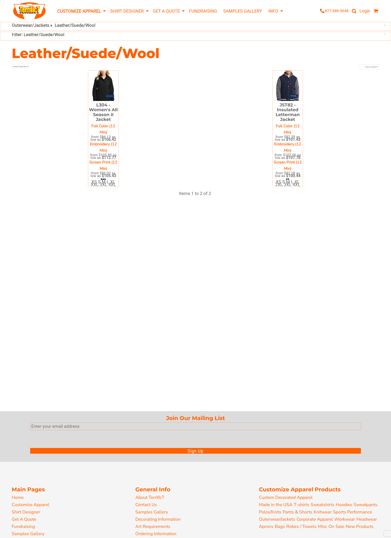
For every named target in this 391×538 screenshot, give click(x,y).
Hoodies (344, 505)
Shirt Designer (26, 512)
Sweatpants (365, 505)
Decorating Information (158, 519)
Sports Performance (352, 512)
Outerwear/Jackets (277, 519)
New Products (360, 526)
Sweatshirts (322, 505)
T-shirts (301, 505)
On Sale (336, 526)
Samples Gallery (28, 534)
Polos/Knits (270, 512)
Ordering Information (155, 534)
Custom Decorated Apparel (286, 497)
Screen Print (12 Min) (103, 165)
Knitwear (322, 512)
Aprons (266, 526)
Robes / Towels (301, 526)
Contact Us (146, 505)
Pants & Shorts (297, 512)
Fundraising (23, 526)
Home (18, 497)
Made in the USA (275, 505)
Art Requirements (152, 526)
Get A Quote (24, 519)
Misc (322, 526)
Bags (280, 526)
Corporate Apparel (315, 519)
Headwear (366, 519)
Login (365, 11)
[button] (80, 11)
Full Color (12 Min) (103, 129)
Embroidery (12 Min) (103, 147)
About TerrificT (149, 497)
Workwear (344, 519)
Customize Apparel (30, 505)
